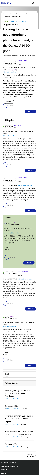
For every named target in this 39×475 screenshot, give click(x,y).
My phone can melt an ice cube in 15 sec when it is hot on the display (18, 413)
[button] (32, 61)
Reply (30, 109)
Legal (3, 467)
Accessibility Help (7, 457)
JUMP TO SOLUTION (17, 21)
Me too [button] (8, 100)
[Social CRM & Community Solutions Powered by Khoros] (31, 450)
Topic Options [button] (32, 18)
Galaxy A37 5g (11, 438)
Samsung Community (10, 14)
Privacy (3, 464)
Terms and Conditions (9, 460)
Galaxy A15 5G (11, 400)
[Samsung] (6, 3)
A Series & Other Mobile (10, 70)
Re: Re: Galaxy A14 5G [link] (12, 17)
